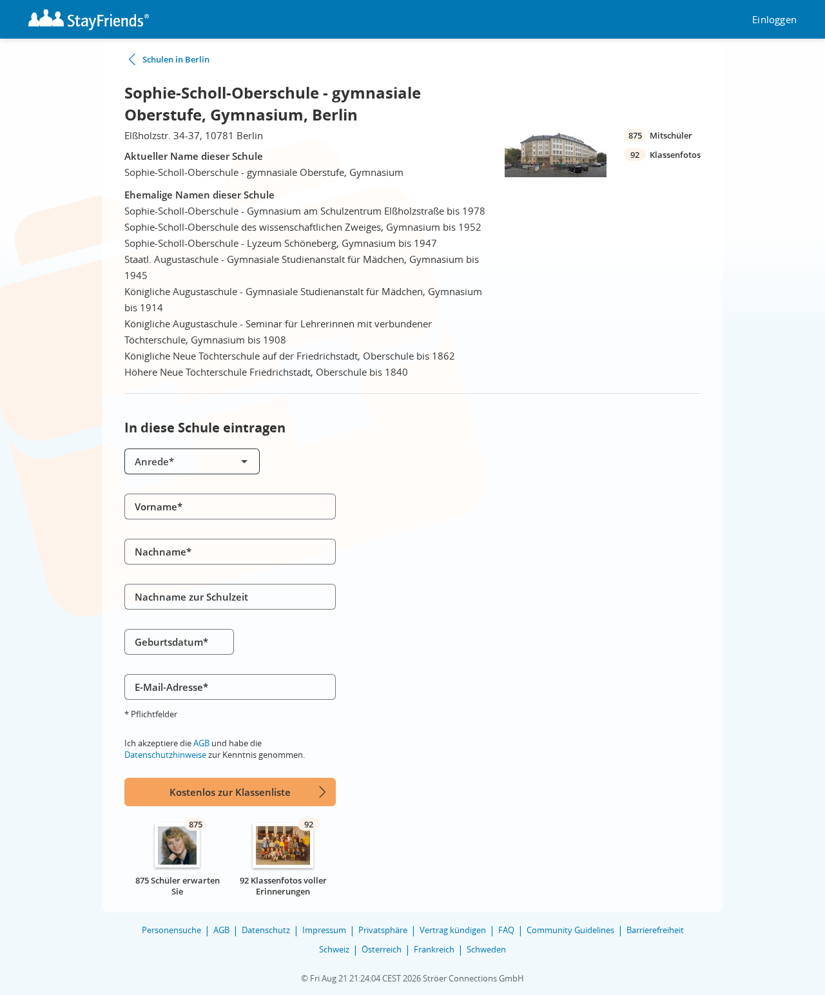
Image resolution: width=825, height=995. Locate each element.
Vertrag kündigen (453, 930)
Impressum (324, 930)
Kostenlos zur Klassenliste (230, 792)
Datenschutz (266, 930)
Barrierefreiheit (655, 930)
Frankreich (434, 949)
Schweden (486, 949)
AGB (201, 743)
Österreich (382, 949)
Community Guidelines (570, 930)
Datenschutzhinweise (165, 754)
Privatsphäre (382, 930)
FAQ (506, 930)
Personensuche (171, 930)
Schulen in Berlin (175, 59)
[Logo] (88, 19)
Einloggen (774, 19)
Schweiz (334, 949)
